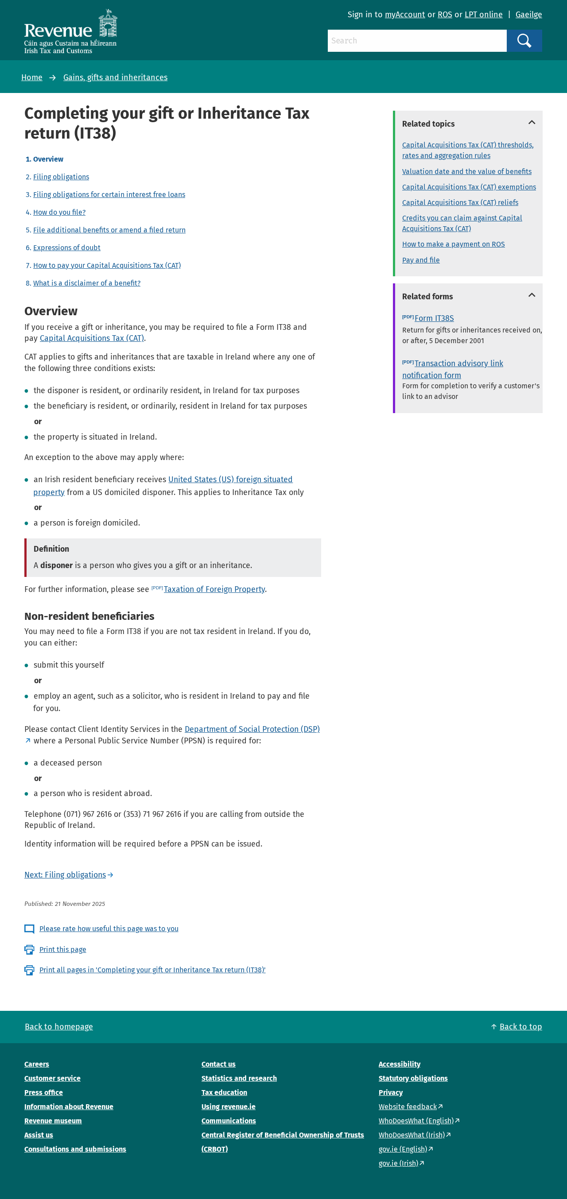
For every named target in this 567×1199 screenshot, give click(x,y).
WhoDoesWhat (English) (416, 1121)
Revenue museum (53, 1121)
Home (32, 77)
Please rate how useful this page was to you (109, 928)
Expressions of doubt (67, 248)
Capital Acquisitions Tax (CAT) (92, 338)
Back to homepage (59, 1027)
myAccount (405, 14)
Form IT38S (434, 318)
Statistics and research (239, 1078)
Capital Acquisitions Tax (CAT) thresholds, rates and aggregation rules (468, 150)
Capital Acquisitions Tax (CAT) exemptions (469, 187)
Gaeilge (529, 14)
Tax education (224, 1092)
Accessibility (399, 1064)
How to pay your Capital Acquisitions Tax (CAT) (107, 265)
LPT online (484, 14)
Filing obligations (61, 177)
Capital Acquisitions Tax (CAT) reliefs (460, 202)
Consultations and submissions (75, 1149)
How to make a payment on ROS (453, 244)
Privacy (391, 1092)
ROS (445, 14)
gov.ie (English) (403, 1149)
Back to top (521, 1027)
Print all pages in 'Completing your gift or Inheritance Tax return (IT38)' (152, 970)
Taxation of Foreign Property (214, 589)
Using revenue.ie (229, 1106)
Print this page (62, 949)
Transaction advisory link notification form (452, 369)
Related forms (427, 297)
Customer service (52, 1078)
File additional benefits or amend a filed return (109, 230)
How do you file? (59, 212)
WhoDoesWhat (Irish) (412, 1135)
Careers (36, 1064)
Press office (43, 1092)
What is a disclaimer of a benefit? (86, 283)
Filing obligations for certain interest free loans (109, 194)
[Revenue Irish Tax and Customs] (70, 31)
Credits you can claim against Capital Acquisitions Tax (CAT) (462, 223)
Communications (229, 1121)
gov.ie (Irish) (398, 1163)
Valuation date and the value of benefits (467, 171)
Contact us (219, 1064)
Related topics (428, 124)
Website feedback (408, 1106)
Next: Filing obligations (65, 875)
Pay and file (421, 260)
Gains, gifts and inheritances (115, 77)
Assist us (38, 1135)
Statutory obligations (413, 1078)
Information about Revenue (68, 1106)
